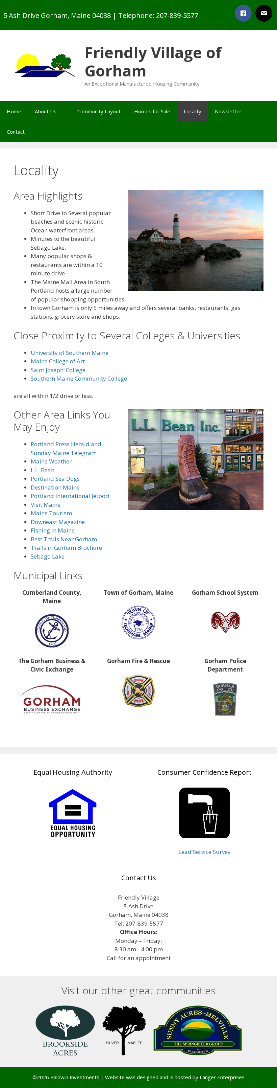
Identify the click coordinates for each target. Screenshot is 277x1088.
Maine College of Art (58, 361)
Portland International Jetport (70, 496)
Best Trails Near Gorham (64, 539)
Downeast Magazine (58, 522)
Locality (192, 111)
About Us (45, 111)
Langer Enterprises (222, 1077)
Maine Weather (51, 461)
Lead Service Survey (204, 852)
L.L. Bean (42, 470)
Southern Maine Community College (79, 378)
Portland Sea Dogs (55, 478)
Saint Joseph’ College (58, 370)
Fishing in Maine (53, 530)
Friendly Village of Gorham (153, 61)
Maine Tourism (51, 513)
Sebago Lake (48, 556)
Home (14, 111)
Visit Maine (45, 504)
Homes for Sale (152, 111)
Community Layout (99, 111)
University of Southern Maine (69, 353)
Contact (16, 131)
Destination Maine (55, 487)
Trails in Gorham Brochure (66, 547)
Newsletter (228, 111)
